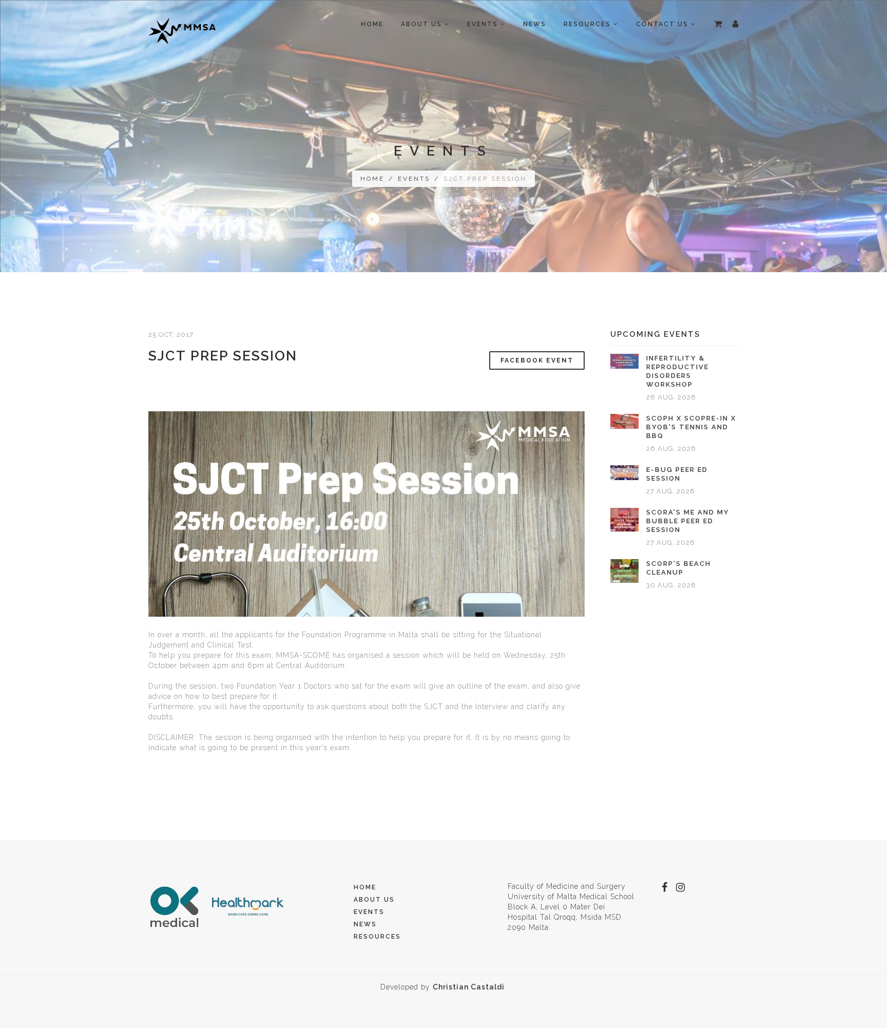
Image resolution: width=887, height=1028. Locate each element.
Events (414, 178)
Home (372, 24)
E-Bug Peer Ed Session (677, 474)
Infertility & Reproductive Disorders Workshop (677, 371)
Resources (377, 936)
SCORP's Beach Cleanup (678, 568)
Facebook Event (536, 360)
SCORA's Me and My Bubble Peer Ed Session (687, 521)
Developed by (442, 987)
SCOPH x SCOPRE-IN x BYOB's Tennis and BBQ (691, 427)
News (534, 24)
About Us (374, 899)
